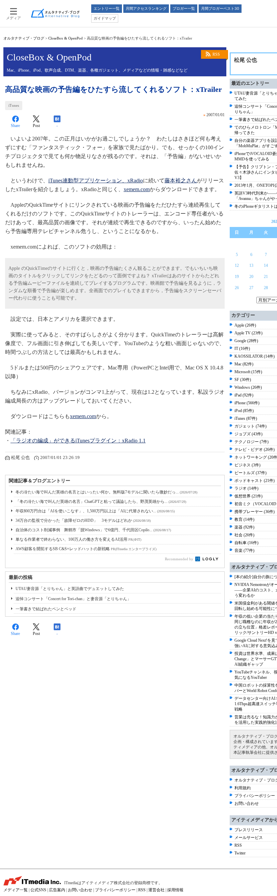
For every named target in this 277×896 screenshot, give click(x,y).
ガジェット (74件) (250, 426)
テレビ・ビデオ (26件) (254, 449)
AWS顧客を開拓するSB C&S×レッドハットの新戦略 (86, 548)
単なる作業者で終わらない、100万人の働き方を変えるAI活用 (78, 539)
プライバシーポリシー (254, 795)
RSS (216, 54)
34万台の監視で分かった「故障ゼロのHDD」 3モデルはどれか (83, 520)
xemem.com (137, 189)
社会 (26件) (244, 535)
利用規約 (242, 788)
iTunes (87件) (245, 418)
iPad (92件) (243, 395)
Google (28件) (246, 340)
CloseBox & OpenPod (65, 38)
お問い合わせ (246, 803)
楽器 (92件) (244, 527)
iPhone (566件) (246, 403)
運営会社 (156, 890)
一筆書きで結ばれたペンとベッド (46, 609)
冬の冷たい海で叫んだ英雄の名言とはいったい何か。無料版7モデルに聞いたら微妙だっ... (106, 492)
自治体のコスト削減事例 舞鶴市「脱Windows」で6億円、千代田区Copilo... (93, 530)
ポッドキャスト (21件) (254, 480)
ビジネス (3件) (247, 465)
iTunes (13, 105)
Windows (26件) (248, 387)
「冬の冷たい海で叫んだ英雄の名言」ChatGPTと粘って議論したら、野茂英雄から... (101, 501)
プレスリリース (248, 829)
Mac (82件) (243, 364)
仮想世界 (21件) (248, 496)
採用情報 (175, 890)
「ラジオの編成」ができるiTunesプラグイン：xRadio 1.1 (78, 440)
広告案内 (57, 890)
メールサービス (248, 837)
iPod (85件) (244, 410)
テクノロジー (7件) (251, 441)
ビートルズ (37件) (250, 472)
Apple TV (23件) (248, 333)
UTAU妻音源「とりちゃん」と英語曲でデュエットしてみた (70, 588)
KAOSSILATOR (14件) (254, 356)
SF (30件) (242, 379)
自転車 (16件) (246, 542)
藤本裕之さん (181, 180)
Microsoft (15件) (248, 371)
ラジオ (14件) (246, 488)
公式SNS (38, 890)
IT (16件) (242, 348)
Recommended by (179, 559)
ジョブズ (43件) (248, 434)
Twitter (240, 853)
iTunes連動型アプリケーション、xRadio (95, 180)
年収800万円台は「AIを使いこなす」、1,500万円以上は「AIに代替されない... (95, 511)
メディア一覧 (15, 890)
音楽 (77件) (244, 550)
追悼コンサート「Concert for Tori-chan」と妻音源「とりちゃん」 (73, 598)
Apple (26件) (245, 325)
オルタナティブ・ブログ (23, 38)
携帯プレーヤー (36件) (254, 511)
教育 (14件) (244, 519)
